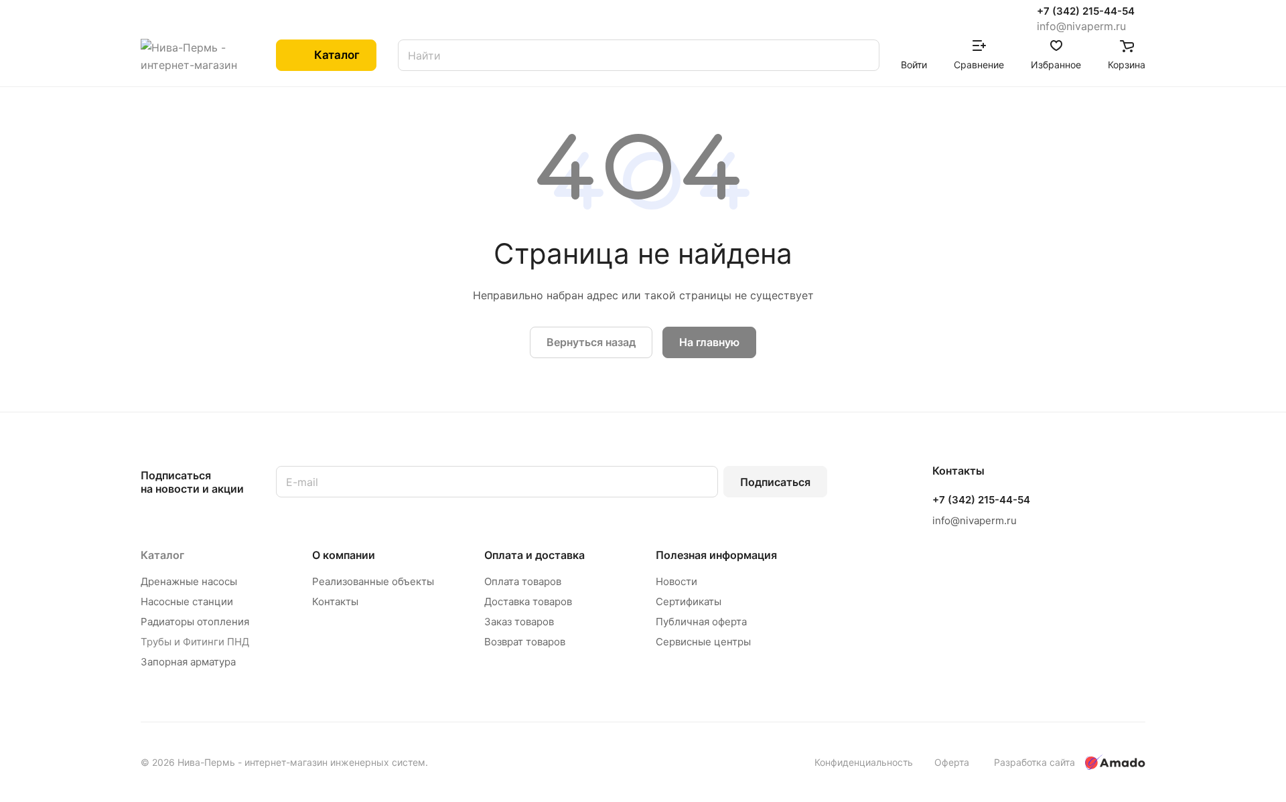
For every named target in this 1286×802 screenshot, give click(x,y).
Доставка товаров (528, 601)
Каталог (162, 555)
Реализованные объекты (373, 581)
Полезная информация (716, 555)
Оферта (951, 762)
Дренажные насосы (189, 581)
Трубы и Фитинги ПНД (195, 641)
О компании (343, 555)
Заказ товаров (519, 621)
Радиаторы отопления (195, 621)
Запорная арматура (188, 661)
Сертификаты (688, 601)
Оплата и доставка (534, 555)
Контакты (335, 601)
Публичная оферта (701, 621)
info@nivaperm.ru (1081, 26)
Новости (676, 581)
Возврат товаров (524, 641)
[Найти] (862, 55)
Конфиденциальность (863, 762)
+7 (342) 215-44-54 (1086, 11)
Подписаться (775, 482)
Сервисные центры (703, 641)
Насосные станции (187, 601)
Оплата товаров (522, 581)
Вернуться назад (591, 342)
